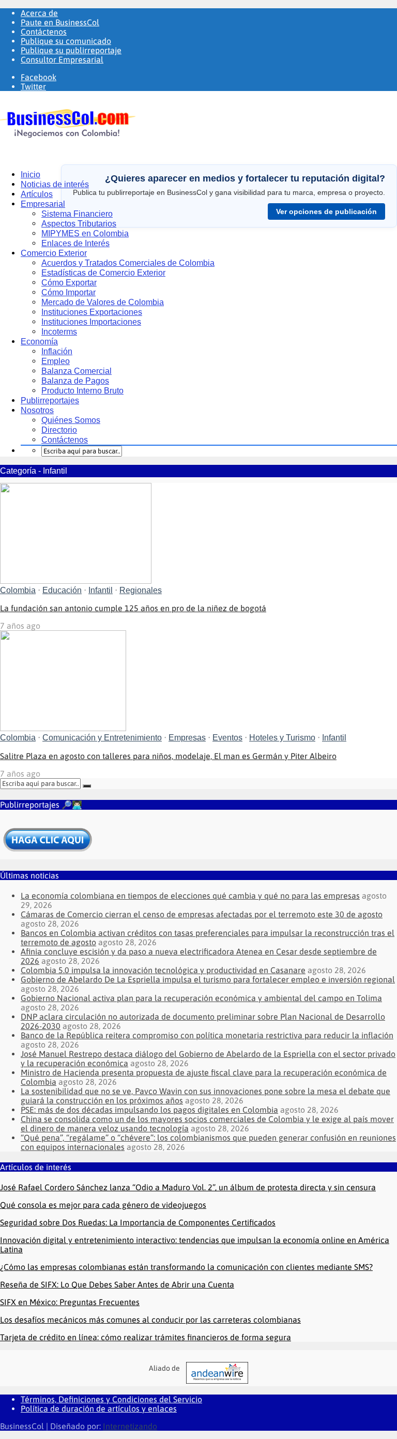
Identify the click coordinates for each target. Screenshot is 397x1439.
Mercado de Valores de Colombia (102, 302)
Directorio (59, 430)
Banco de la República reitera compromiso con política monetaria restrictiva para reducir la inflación (207, 1035)
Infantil (100, 590)
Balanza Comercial (76, 371)
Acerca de (39, 13)
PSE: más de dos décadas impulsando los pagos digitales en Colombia (149, 1109)
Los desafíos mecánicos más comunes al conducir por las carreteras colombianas (150, 1319)
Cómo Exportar (69, 282)
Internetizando (130, 1426)
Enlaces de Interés (75, 243)
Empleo (55, 361)
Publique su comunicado (66, 41)
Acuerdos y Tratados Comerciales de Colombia (128, 263)
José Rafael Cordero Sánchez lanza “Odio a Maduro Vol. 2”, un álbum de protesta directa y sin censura (188, 1187)
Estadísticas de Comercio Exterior (103, 272)
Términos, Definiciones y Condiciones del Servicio (111, 1399)
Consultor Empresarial (62, 59)
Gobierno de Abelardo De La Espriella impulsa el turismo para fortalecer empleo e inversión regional (208, 979)
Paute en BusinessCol (60, 22)
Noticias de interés (55, 184)
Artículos (37, 194)
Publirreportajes (50, 400)
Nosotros (37, 410)
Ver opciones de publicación (326, 211)
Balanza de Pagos (75, 380)
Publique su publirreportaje (71, 50)
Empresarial (43, 204)
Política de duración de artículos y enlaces (99, 1408)
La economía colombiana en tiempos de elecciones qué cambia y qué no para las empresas (190, 895)
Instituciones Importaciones (91, 321)
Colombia (18, 590)
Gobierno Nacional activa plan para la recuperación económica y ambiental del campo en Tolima (201, 998)
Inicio (30, 174)
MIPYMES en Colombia (85, 233)
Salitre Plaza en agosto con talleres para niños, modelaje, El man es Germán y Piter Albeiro (168, 756)
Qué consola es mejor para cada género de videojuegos (103, 1204)
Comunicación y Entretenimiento (102, 737)
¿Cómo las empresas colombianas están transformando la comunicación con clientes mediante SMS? (186, 1266)
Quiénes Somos (70, 420)
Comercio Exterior (54, 253)
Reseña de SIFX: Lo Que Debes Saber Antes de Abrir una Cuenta (117, 1284)
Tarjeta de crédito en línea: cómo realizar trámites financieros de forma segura (145, 1337)
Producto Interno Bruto (82, 390)
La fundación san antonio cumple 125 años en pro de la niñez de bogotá (133, 608)
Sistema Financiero (77, 213)
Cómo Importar (68, 292)
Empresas (187, 737)
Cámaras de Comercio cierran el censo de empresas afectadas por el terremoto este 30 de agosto (202, 914)
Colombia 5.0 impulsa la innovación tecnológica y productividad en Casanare (163, 970)
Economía (39, 341)
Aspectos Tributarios (78, 223)
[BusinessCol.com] (68, 144)
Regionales (140, 590)
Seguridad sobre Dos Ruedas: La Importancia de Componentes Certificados (138, 1222)
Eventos (227, 737)
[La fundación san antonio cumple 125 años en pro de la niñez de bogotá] (75, 580)
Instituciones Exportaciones (91, 312)
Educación (62, 590)
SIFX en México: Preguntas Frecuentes (70, 1302)
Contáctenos (44, 31)
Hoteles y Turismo (282, 737)
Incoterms (59, 331)
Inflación (56, 351)
